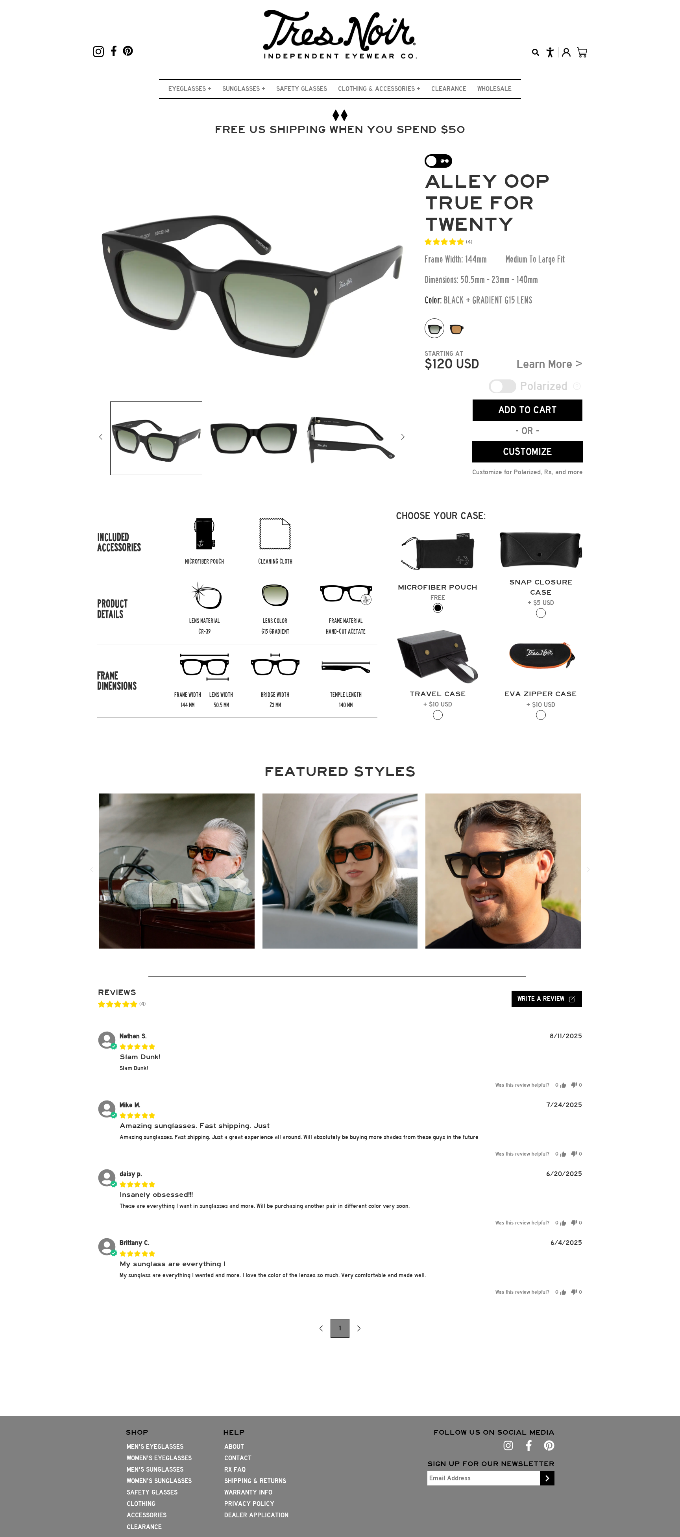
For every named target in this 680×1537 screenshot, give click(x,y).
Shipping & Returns (255, 1481)
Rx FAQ (235, 1469)
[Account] (566, 52)
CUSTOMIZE (527, 452)
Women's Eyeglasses (159, 1458)
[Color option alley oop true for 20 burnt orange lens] (456, 328)
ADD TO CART (527, 410)
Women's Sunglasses (159, 1481)
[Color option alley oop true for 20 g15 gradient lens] (434, 328)
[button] (189, 89)
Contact (237, 1458)
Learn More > (550, 364)
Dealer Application (256, 1515)
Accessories (146, 1515)
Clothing (141, 1504)
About (234, 1447)
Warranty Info (248, 1492)
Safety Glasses (301, 89)
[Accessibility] (550, 52)
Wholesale (494, 89)
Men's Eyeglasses (155, 1447)
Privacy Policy (249, 1504)
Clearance (448, 89)
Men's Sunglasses (155, 1469)
